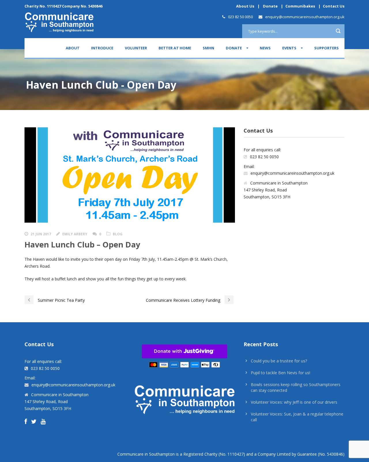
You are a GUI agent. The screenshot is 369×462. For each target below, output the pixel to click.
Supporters (326, 48)
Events (289, 48)
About (73, 48)
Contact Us (333, 6)
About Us (245, 6)
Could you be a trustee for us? (279, 361)
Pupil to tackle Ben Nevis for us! (280, 372)
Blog (118, 234)
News (265, 48)
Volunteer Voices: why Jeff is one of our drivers (294, 402)
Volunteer (136, 48)
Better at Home (175, 48)
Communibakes (300, 6)
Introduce (102, 48)
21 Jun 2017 (41, 234)
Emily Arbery (74, 234)
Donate (270, 6)
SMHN (208, 48)
